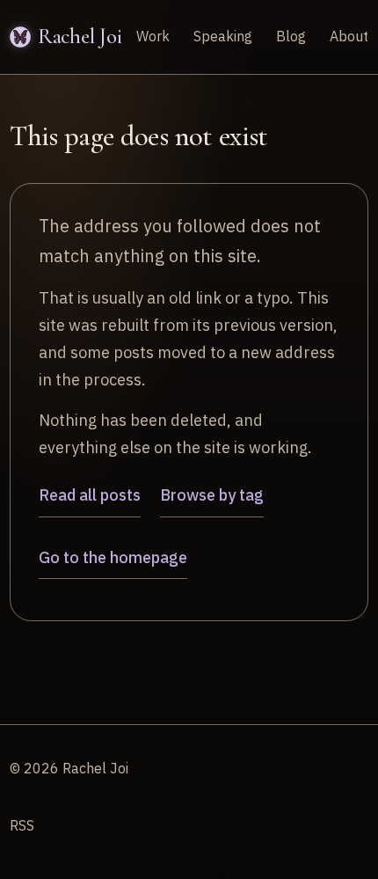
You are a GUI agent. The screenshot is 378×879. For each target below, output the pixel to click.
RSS (22, 825)
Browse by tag (212, 495)
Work (153, 36)
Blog (291, 36)
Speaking (222, 36)
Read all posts (90, 495)
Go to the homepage (113, 557)
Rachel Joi (79, 36)
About (349, 36)
